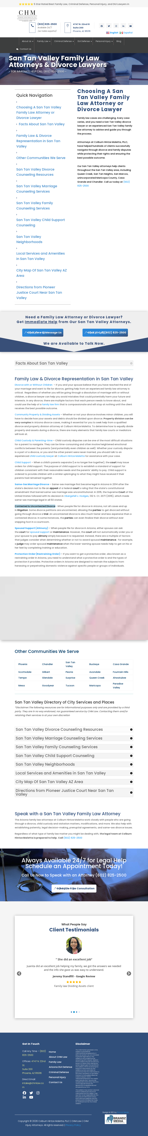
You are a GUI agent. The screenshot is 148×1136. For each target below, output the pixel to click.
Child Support (23, 462)
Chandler (47, 664)
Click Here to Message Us (44, 332)
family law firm (50, 404)
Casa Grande (121, 664)
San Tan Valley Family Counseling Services (34, 206)
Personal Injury (103, 41)
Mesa (21, 685)
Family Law (42, 41)
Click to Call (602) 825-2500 (107, 332)
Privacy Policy (73, 1125)
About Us (26, 41)
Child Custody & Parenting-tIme (33, 440)
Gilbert (46, 672)
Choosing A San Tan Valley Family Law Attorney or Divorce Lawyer (38, 112)
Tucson (70, 685)
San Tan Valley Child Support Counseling (40, 222)
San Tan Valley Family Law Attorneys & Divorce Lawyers (58, 61)
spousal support (39, 532)
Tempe (22, 677)
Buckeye (94, 664)
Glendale (47, 677)
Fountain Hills (120, 672)
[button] (71, 1012)
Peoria (69, 672)
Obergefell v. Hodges (76, 496)
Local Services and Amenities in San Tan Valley (40, 256)
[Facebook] (24, 1093)
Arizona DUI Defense (60, 1067)
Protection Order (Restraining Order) (37, 554)
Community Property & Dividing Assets (37, 414)
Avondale (94, 672)
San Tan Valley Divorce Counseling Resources (35, 172)
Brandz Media (123, 1112)
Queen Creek (96, 677)
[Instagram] (38, 1093)
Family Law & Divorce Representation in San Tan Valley (38, 141)
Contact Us (25, 49)
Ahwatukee (119, 677)
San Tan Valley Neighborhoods (29, 239)
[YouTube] (31, 1097)
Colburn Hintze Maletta (71, 456)
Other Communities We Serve (40, 158)
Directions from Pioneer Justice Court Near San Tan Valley (39, 292)
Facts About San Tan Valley (42, 124)
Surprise (70, 677)
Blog (118, 41)
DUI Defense (84, 41)
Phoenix (22, 664)
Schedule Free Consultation (76, 888)
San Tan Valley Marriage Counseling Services (36, 189)
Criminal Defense (63, 41)
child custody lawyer (42, 456)
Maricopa (95, 685)
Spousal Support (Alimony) (31, 528)
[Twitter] (31, 1093)
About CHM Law (58, 1057)
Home (52, 1052)
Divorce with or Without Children (33, 384)
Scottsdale (24, 672)
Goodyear (48, 685)
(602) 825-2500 (73, 837)
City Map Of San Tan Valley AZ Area (41, 273)
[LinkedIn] (24, 1097)
